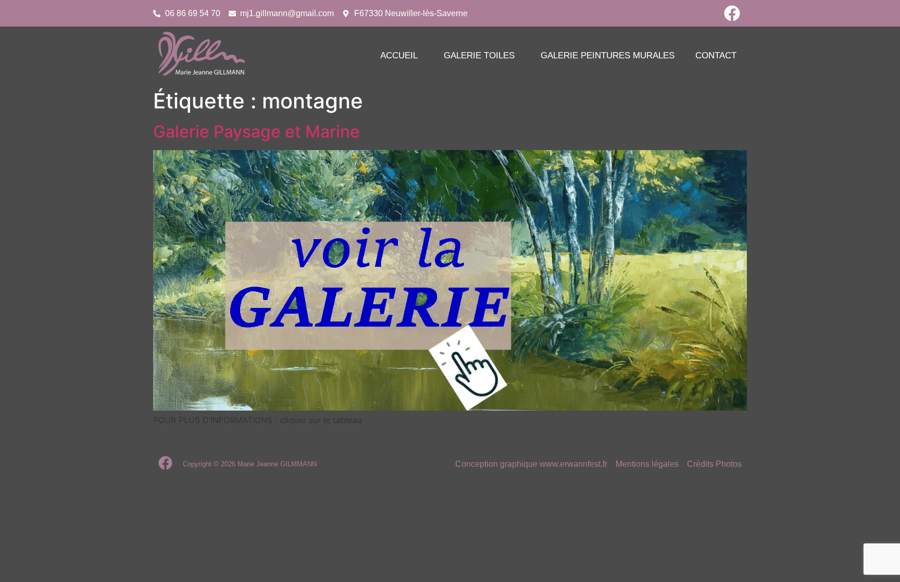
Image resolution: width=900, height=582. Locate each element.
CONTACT (715, 55)
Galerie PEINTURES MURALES (607, 55)
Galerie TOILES (479, 55)
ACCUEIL (399, 55)
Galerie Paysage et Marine (256, 131)
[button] (401, 55)
